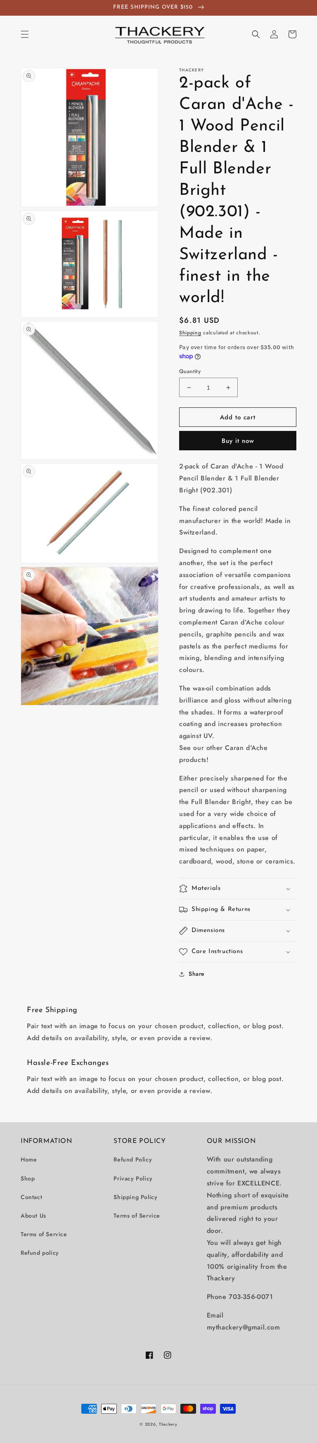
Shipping (190, 332)
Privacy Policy (133, 1178)
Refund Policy (133, 1159)
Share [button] (197, 974)
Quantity (190, 371)
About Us (33, 1215)
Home (29, 1159)
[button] (25, 34)
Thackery (168, 1424)
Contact (31, 1197)
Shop (28, 1178)
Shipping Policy (135, 1197)
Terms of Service (44, 1234)
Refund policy (40, 1253)
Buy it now (238, 440)
